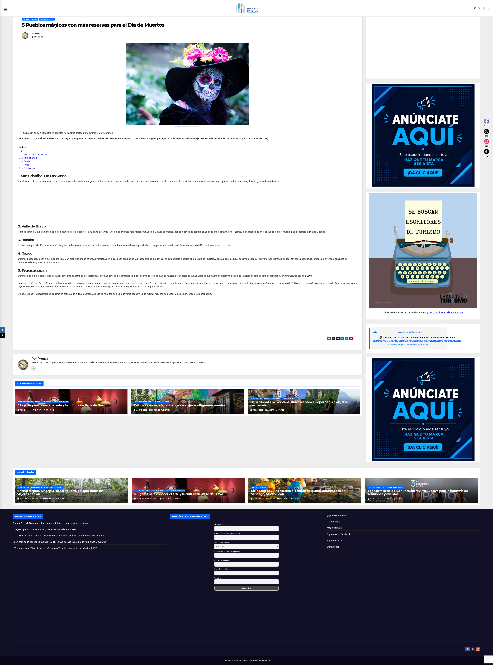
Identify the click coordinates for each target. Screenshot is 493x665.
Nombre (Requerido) (222, 525)
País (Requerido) (221, 569)
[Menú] (5, 8)
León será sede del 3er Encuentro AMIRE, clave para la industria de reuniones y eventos (418, 492)
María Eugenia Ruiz (54, 499)
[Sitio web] (33, 368)
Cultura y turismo (30, 19)
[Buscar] (488, 8)
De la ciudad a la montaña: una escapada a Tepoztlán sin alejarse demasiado (299, 403)
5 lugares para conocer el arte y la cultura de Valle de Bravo (61, 405)
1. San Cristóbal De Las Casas (35, 154)
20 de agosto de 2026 (264, 499)
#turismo (377, 341)
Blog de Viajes (256, 398)
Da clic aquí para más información (445, 312)
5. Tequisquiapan (29, 168)
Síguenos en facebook (338, 534)
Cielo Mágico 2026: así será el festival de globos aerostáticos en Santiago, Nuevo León (298, 492)
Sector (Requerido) (222, 542)
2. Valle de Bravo (29, 158)
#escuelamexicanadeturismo (409, 341)
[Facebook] (474, 8)
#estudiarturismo (434, 341)
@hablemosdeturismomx (410, 332)
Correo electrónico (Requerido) (227, 533)
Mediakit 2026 (334, 528)
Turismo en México (47, 19)
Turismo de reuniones (394, 487)
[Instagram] (484, 8)
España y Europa (56, 487)
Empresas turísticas (39, 487)
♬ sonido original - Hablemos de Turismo (408, 344)
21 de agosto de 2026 (30, 499)
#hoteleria (387, 341)
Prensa (38, 33)
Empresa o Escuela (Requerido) (227, 551)
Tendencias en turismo (144, 402)
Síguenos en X (335, 540)
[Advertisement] (188, 205)
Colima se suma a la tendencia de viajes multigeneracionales (179, 405)
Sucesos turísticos (259, 487)
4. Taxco (25, 165)
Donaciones (333, 547)
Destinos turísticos (43, 402)
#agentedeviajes (452, 341)
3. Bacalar (26, 161)
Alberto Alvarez (275, 410)
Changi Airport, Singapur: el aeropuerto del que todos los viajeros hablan (60, 492)
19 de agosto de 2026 (381, 499)
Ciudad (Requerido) (222, 560)
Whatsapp (218, 578)
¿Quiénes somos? (336, 515)
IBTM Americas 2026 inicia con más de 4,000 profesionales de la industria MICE (55, 548)
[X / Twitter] (479, 8)
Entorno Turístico (44, 410)
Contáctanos (333, 521)
